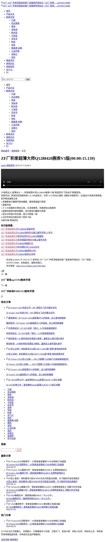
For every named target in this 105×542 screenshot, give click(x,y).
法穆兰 (14, 54)
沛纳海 (14, 29)
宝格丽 (10, 436)
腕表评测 (10, 17)
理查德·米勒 (16, 48)
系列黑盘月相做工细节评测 (23, 240)
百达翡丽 (15, 23)
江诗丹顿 (15, 51)
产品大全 (10, 14)
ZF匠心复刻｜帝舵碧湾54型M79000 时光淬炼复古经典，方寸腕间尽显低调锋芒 (41, 481)
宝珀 (9, 425)
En (7, 72)
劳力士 (10, 415)
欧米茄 (14, 33)
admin (3, 165)
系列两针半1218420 (20, 247)
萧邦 (9, 423)
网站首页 (5, 151)
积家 (13, 42)
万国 (13, 20)
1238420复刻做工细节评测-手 (27, 233)
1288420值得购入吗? (18, 251)
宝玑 (13, 57)
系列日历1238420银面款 (22, 236)
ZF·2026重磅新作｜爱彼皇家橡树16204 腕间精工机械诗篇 (32, 507)
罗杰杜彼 (11, 438)
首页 (8, 11)
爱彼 (13, 26)
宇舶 (9, 410)
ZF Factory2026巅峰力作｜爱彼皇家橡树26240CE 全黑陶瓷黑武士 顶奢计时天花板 (42, 490)
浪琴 (9, 407)
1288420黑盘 (17, 243)
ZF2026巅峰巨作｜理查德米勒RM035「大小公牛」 (29, 498)
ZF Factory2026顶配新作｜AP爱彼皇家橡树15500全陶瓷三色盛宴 (35, 464)
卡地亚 (14, 36)
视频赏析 (10, 67)
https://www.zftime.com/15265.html (30, 266)
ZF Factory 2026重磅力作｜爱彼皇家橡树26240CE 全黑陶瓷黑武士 (35, 473)
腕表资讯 (10, 60)
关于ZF (9, 70)
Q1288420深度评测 (18, 229)
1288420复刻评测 (18, 254)
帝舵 (13, 45)
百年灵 (14, 39)
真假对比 (10, 63)
